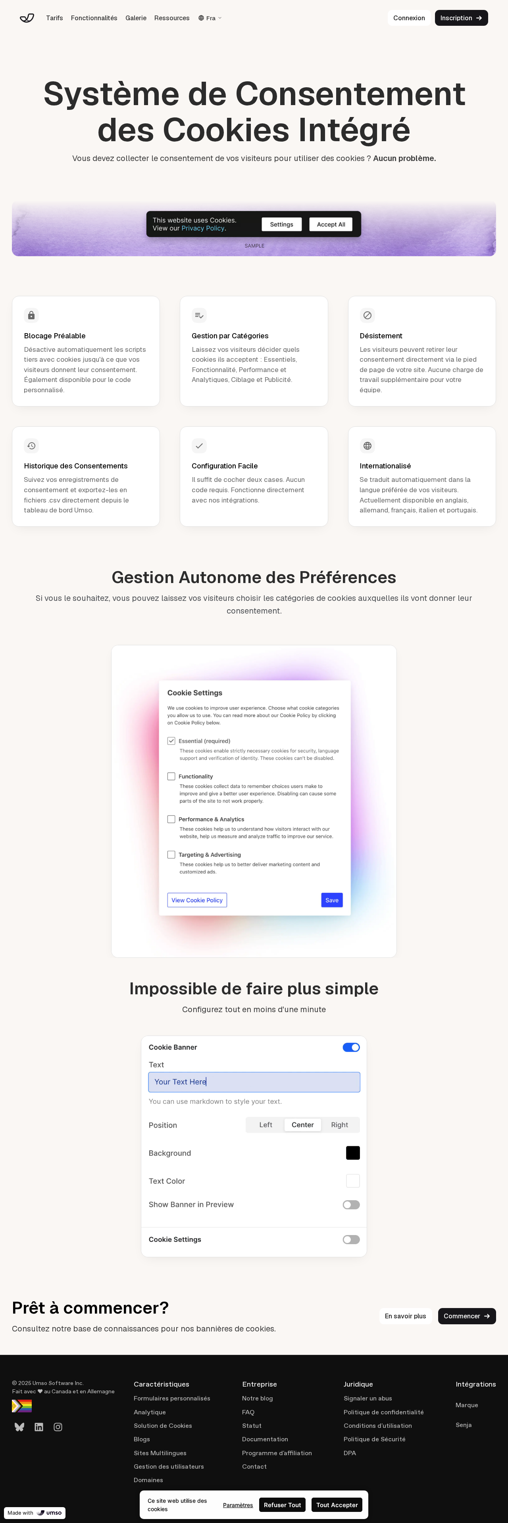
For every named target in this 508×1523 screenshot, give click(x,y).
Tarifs (54, 18)
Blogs (142, 1439)
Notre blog (257, 1398)
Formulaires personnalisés (172, 1398)
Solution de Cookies (163, 1425)
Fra (211, 18)
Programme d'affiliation (277, 1453)
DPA (350, 1453)
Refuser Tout (282, 1505)
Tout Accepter (337, 1505)
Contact (254, 1466)
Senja (464, 1425)
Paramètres (238, 1505)
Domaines (148, 1480)
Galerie (135, 18)
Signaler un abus (368, 1398)
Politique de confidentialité (384, 1412)
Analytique (150, 1412)
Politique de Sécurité (375, 1439)
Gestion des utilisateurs (169, 1466)
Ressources (172, 18)
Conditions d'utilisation (378, 1425)
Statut (252, 1425)
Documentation (265, 1439)
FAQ (248, 1412)
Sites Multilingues (160, 1453)
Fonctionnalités (94, 18)
